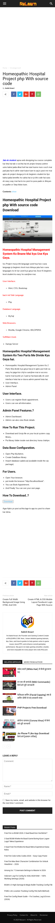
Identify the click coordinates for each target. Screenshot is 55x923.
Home (5, 68)
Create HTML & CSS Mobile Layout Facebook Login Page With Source (40, 602)
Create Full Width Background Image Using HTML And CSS (14, 602)
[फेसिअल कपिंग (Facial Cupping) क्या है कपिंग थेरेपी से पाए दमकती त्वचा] (9, 698)
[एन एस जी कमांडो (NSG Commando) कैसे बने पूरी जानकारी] (9, 685)
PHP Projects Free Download (32, 707)
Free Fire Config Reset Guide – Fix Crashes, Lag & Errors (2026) (27, 897)
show (14, 191)
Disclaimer (44, 915)
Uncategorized (15, 68)
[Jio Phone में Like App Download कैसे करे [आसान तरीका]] (9, 736)
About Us (33, 915)
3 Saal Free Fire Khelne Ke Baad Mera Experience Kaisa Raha (26, 848)
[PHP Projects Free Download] (9, 710)
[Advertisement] (27, 36)
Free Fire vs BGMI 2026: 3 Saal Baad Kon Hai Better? (25, 833)
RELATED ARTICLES (12, 662)
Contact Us (24, 915)
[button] (51, 3)
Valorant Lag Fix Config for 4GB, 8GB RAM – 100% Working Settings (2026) (25, 877)
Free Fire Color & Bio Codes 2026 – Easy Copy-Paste (25, 856)
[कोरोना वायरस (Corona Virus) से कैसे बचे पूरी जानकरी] (9, 723)
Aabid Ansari (9, 88)
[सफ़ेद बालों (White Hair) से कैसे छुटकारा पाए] (9, 672)
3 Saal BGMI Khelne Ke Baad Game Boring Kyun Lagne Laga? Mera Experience (26, 840)
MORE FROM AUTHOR (33, 662)
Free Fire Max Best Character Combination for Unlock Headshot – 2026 (26, 862)
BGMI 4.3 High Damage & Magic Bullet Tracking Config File (28, 885)
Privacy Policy (12, 915)
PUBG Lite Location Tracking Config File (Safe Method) (26, 891)
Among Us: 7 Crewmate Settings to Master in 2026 (25, 870)
